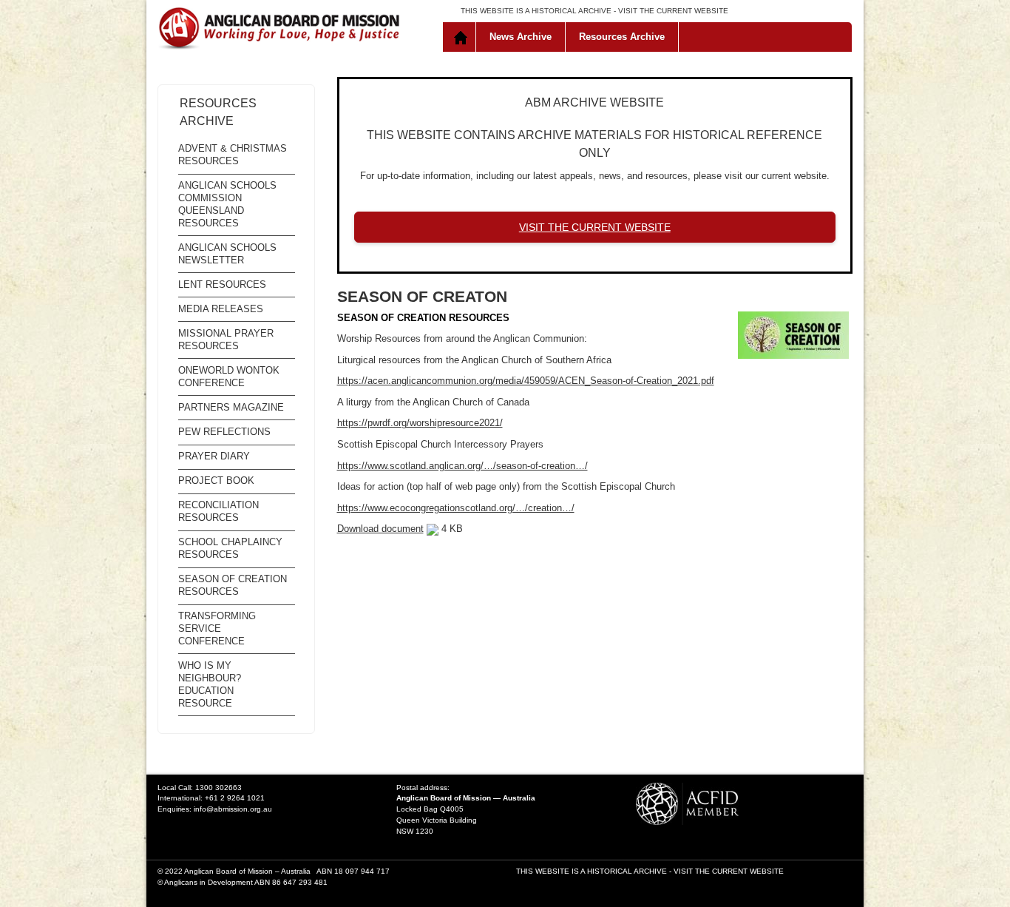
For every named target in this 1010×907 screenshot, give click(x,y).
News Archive (520, 36)
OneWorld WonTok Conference (228, 376)
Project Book (216, 480)
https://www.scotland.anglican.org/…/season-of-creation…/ (462, 465)
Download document (380, 528)
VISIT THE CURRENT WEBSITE (673, 11)
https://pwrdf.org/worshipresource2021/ (420, 422)
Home (462, 37)
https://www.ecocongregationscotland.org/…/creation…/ (456, 507)
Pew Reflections (224, 431)
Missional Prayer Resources (226, 339)
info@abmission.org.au (233, 809)
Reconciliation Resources (218, 511)
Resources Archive (622, 36)
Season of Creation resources (232, 585)
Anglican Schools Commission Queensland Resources (227, 204)
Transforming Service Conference (217, 628)
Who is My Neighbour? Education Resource (209, 684)
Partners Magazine (231, 407)
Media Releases (220, 308)
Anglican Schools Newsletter (227, 254)
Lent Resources (222, 284)
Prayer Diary (214, 456)
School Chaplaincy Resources (230, 548)
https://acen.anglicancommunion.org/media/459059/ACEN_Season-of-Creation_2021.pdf (525, 380)
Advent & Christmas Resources (232, 154)
